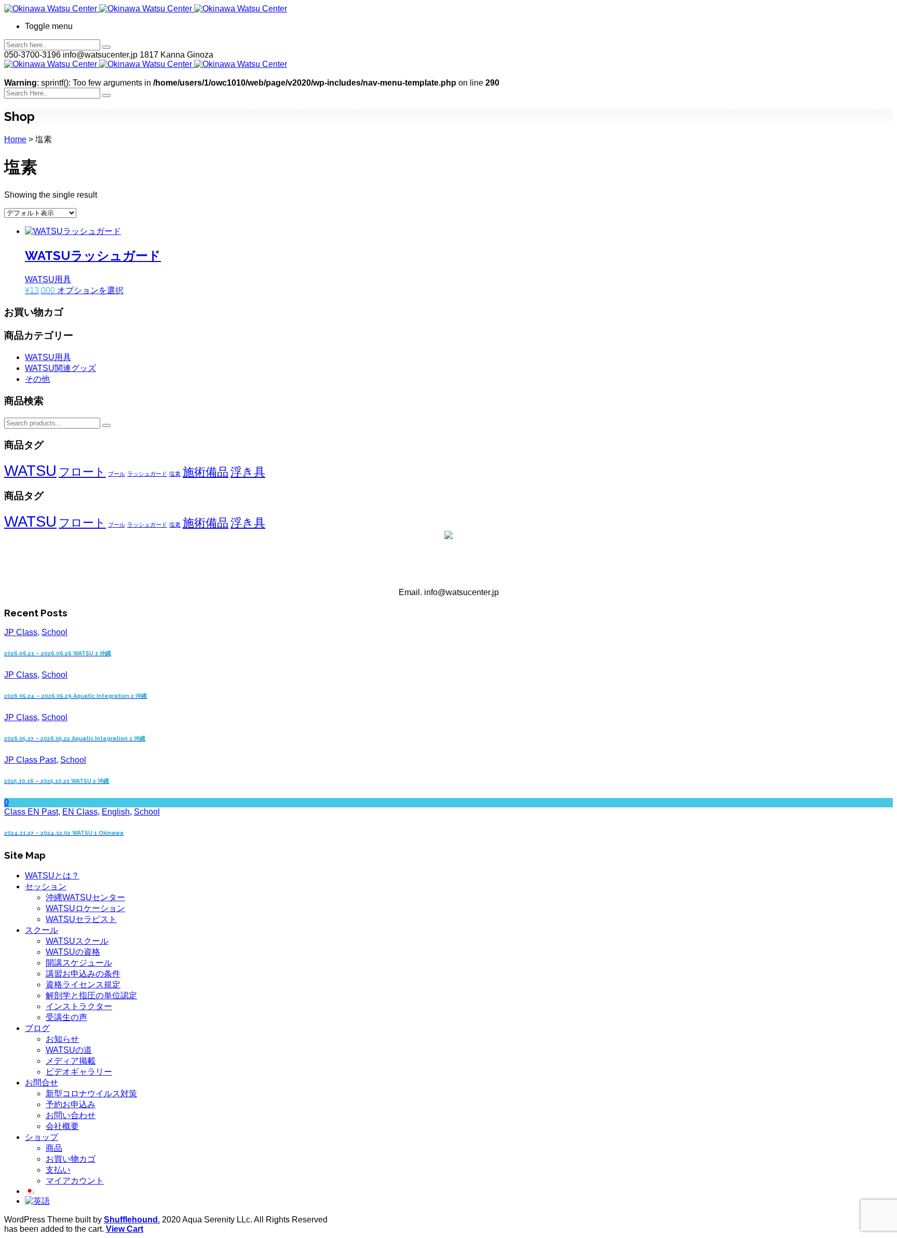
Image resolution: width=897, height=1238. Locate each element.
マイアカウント (75, 1180)
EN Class (80, 811)
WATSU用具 (48, 357)
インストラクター (79, 1006)
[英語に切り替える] (37, 1200)
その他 (37, 379)
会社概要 (62, 1126)
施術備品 (205, 471)
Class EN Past (31, 811)
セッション (45, 886)
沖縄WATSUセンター (85, 897)
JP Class (20, 632)
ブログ (37, 1028)
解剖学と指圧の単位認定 (91, 995)
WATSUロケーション (85, 908)
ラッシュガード (147, 474)
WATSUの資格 (73, 951)
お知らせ (62, 1039)
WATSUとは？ (52, 875)
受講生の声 (66, 1017)
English (116, 811)
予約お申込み (71, 1104)
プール (116, 474)
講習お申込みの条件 (83, 973)
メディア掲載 (71, 1060)
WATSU (30, 470)
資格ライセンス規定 (83, 984)
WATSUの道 (69, 1050)
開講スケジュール (79, 962)
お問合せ (41, 1082)
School (54, 632)
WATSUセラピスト (81, 919)
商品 (54, 1148)
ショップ (41, 1137)
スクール (41, 930)
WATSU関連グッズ (60, 368)
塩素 (175, 474)
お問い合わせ (71, 1115)
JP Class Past (30, 759)
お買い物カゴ (71, 1158)
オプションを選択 (90, 290)
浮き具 (247, 471)
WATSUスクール (77, 941)
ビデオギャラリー (79, 1071)
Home (15, 139)
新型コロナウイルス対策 (91, 1093)
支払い (58, 1169)
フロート (82, 471)
